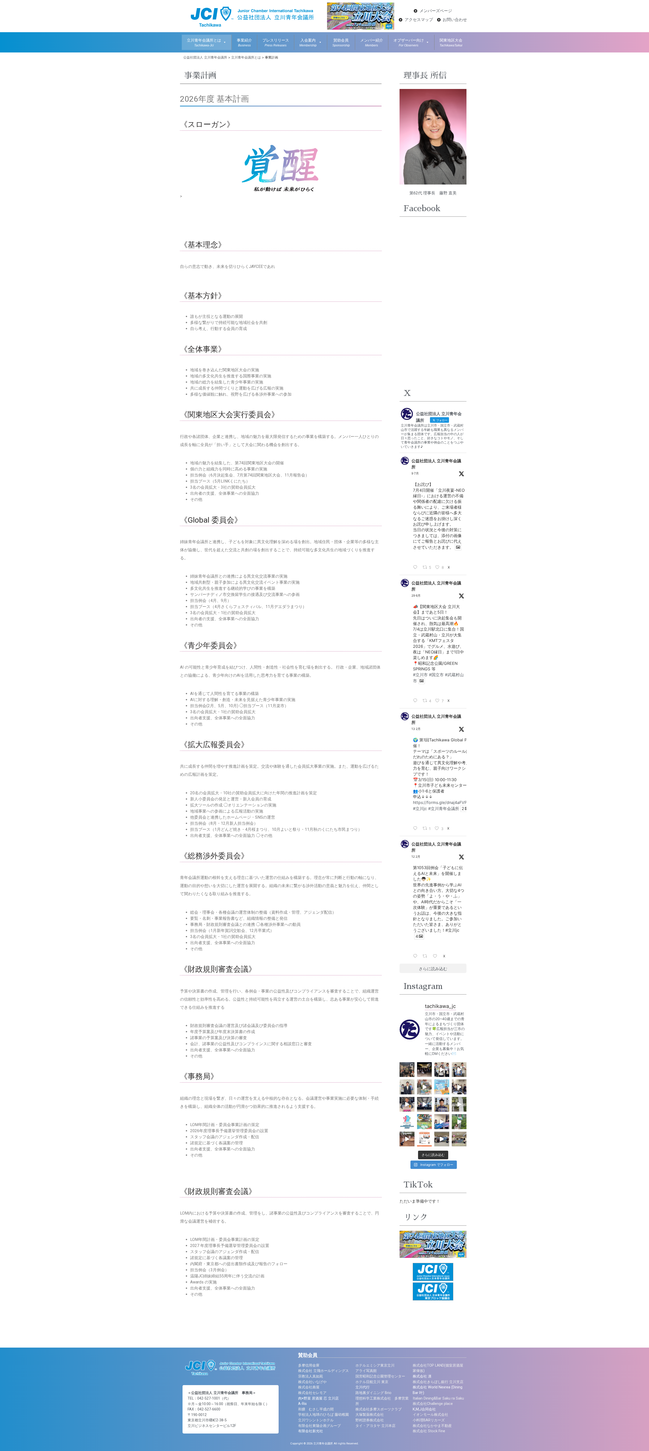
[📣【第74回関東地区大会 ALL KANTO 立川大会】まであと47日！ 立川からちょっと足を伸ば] (407, 1139)
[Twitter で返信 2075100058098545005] (416, 567)
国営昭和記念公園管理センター (380, 1376)
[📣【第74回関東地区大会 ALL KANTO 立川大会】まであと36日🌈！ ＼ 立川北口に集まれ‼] (407, 1086)
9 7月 (415, 473)
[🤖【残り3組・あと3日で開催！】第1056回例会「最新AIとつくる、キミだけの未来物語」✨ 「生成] (441, 1086)
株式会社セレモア (312, 1393)
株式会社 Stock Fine (429, 1431)
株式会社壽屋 (308, 1387)
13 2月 (416, 729)
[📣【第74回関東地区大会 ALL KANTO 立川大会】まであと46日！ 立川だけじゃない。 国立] (459, 1121)
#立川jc (420, 808)
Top (637, 1439)
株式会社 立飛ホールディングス (323, 1371)
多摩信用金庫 (308, 1365)
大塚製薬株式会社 (369, 1414)
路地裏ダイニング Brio (373, 1393)
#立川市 (420, 674)
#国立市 (436, 674)
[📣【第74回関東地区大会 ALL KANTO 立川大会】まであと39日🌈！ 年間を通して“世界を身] (407, 1104)
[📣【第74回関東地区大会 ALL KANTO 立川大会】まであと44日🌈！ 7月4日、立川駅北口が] (424, 1121)
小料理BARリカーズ (429, 1420)
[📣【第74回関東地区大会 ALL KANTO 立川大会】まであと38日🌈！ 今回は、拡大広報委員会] (459, 1086)
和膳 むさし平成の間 (316, 1409)
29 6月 (416, 595)
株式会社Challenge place (433, 1404)
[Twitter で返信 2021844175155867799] (416, 956)
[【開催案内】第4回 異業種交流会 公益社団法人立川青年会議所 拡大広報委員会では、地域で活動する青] (424, 1139)
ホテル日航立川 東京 (371, 1382)
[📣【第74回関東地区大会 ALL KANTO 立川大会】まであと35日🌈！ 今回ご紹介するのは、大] (459, 1069)
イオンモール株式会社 (430, 1414)
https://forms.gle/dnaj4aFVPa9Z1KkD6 (449, 802)
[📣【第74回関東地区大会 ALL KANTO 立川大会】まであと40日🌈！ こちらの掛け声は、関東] (424, 1104)
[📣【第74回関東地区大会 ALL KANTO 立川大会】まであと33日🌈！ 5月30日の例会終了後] (424, 1069)
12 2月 (415, 856)
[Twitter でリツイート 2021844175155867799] (426, 956)
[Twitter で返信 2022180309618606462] (416, 828)
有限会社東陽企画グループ (319, 1426)
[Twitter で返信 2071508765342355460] (416, 700)
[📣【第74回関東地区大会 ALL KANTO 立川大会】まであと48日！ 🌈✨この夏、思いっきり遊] (441, 1139)
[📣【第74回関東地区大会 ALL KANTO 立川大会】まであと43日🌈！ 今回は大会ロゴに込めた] (407, 1121)
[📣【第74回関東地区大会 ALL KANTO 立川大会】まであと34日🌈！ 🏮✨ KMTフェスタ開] (441, 1069)
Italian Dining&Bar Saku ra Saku (438, 1398)
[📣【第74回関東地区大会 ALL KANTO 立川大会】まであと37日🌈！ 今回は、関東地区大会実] (424, 1086)
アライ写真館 (366, 1371)
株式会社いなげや (312, 1382)
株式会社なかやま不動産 (432, 1426)
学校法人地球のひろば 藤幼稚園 (323, 1414)
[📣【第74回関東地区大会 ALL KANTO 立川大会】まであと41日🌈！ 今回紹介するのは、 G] (441, 1104)
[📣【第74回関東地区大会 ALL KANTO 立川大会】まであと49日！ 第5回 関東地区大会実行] (459, 1139)
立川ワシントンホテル (316, 1420)
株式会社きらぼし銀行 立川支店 (438, 1382)
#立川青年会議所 (443, 808)
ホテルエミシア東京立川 (374, 1365)
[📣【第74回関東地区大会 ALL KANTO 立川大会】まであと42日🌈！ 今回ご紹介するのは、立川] (459, 1104)
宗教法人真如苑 (310, 1376)
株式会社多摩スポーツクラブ (378, 1409)
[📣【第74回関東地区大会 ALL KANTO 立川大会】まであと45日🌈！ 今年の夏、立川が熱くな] (441, 1121)
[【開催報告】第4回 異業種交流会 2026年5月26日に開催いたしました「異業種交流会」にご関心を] (407, 1069)
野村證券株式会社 (369, 1420)
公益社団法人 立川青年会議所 (436, 463)
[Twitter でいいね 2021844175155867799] (436, 956)
